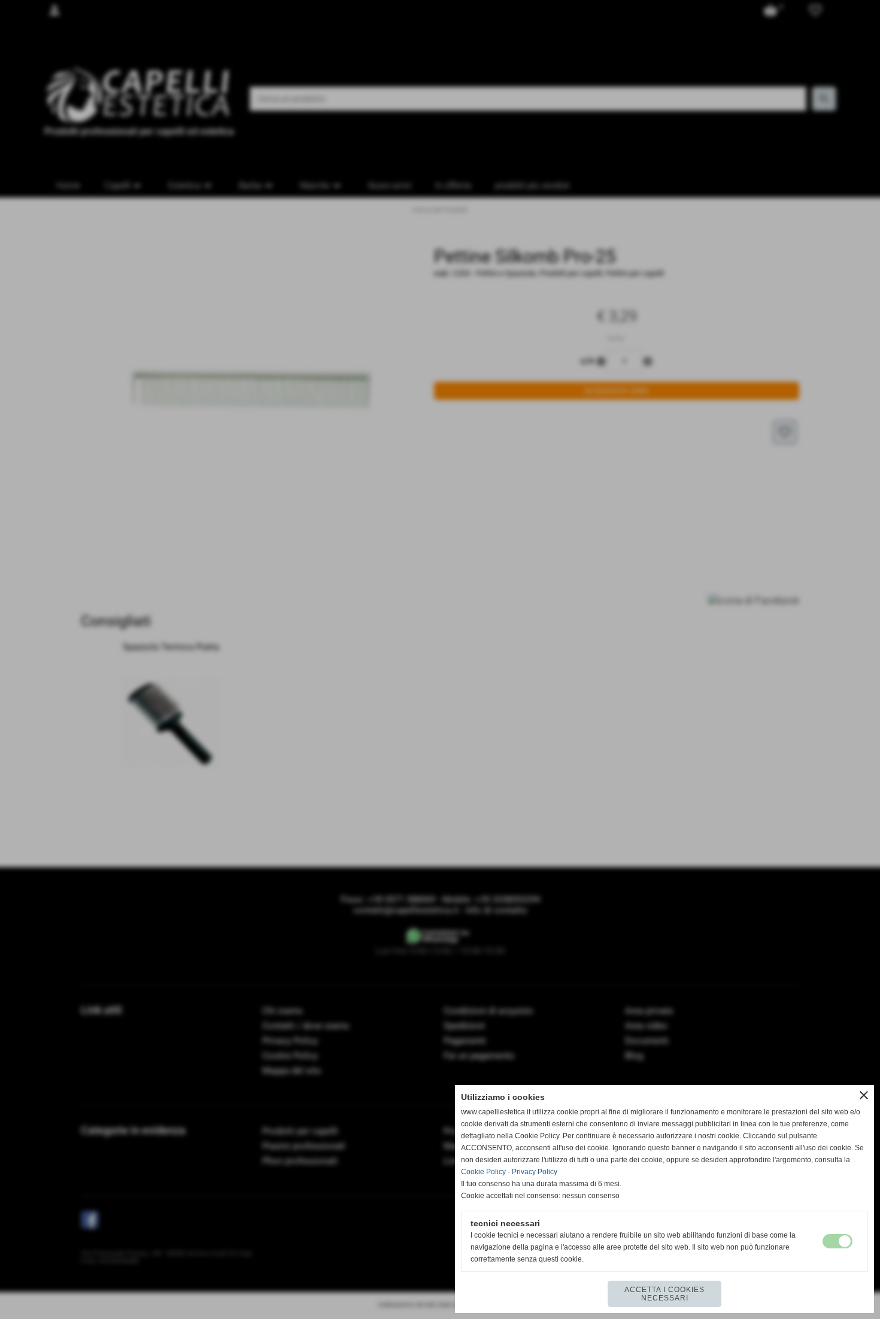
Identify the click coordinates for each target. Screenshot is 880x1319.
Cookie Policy (483, 1172)
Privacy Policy (534, 1172)
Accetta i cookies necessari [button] (664, 1293)
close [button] (864, 1095)
